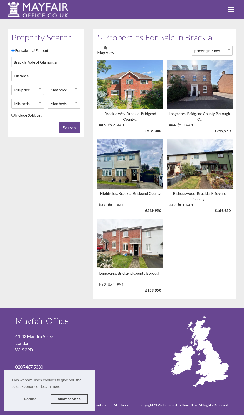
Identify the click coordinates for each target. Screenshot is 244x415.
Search (69, 127)
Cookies (100, 405)
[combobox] (45, 64)
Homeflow (189, 405)
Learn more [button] (50, 387)
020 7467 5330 (29, 367)
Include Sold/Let (28, 115)
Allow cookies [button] (69, 399)
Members (121, 405)
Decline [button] (30, 399)
